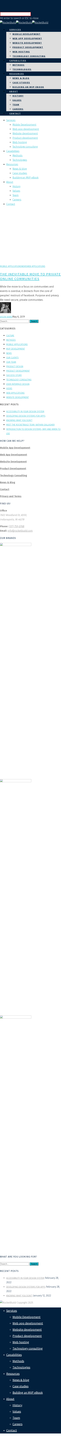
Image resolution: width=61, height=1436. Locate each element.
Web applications (36, 266)
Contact (15, 113)
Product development (28, 47)
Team (16, 104)
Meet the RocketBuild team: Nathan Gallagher (30, 424)
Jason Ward (6, 317)
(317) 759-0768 (16, 526)
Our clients (12, 357)
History (18, 95)
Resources (16, 73)
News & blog (21, 78)
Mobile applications (10, 266)
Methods (19, 64)
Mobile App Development (15, 447)
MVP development (15, 349)
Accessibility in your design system (25, 411)
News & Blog (7, 482)
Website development (27, 42)
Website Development (13, 461)
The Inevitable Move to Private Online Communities (30, 276)
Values (17, 100)
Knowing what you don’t (19, 420)
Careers (18, 109)
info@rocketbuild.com (20, 530)
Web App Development (13, 454)
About (13, 91)
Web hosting (21, 51)
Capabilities (17, 60)
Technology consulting (29, 56)
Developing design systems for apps (25, 416)
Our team (11, 362)
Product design (14, 366)
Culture (10, 335)
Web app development (27, 38)
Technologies (22, 69)
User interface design (17, 384)
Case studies (21, 82)
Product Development (13, 468)
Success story (14, 375)
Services (15, 29)
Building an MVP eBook (28, 87)
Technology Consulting (13, 475)
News (24, 266)
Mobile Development (27, 34)
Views (9, 388)
